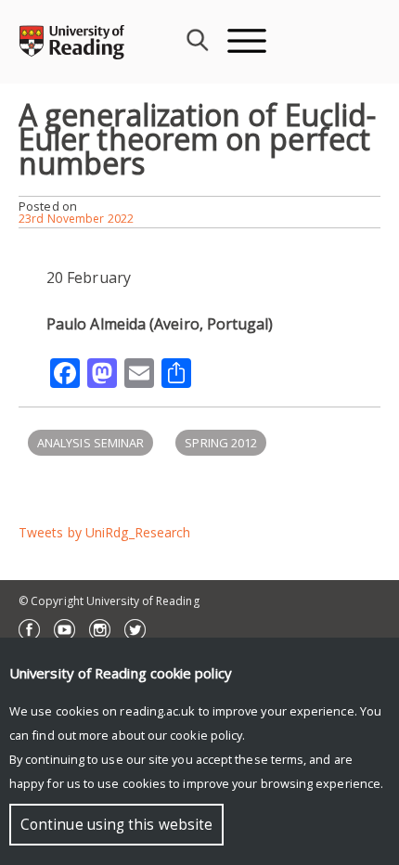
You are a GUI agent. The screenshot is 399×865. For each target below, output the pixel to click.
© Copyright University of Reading (109, 601)
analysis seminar (90, 442)
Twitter (135, 629)
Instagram (99, 629)
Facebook (29, 629)
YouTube (64, 629)
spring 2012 (221, 442)
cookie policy (206, 735)
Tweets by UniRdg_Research (105, 532)
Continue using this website (116, 824)
